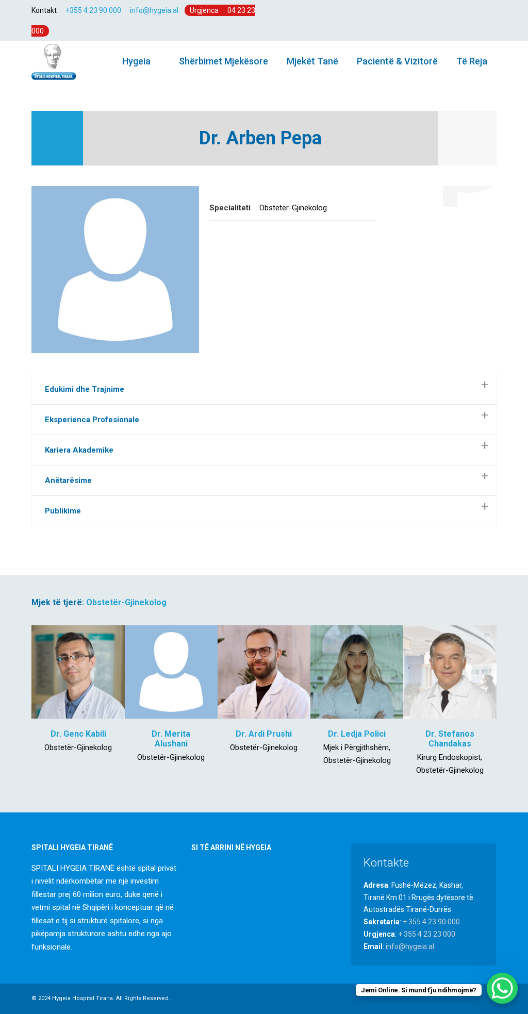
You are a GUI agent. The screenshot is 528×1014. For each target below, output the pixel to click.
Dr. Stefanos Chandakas (449, 739)
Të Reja (471, 61)
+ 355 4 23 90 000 (431, 922)
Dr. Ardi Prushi (264, 734)
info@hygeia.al (154, 10)
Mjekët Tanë (312, 61)
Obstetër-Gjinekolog (126, 602)
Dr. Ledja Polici (357, 734)
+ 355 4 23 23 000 (426, 934)
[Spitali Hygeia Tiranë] (53, 61)
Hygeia (135, 61)
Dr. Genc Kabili (78, 734)
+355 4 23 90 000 (93, 10)
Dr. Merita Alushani (171, 739)
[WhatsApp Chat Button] (502, 988)
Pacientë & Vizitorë (397, 61)
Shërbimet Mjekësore (223, 61)
